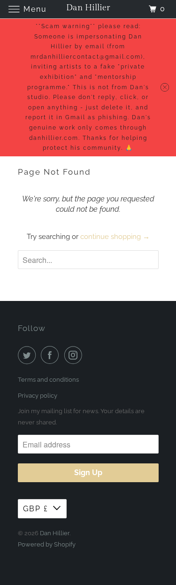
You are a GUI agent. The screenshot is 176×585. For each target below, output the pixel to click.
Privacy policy (37, 395)
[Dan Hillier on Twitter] (28, 355)
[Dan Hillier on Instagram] (75, 355)
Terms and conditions (48, 379)
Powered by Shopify (47, 544)
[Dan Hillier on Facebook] (51, 355)
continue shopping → (115, 236)
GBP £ (35, 508)
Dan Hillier (54, 533)
